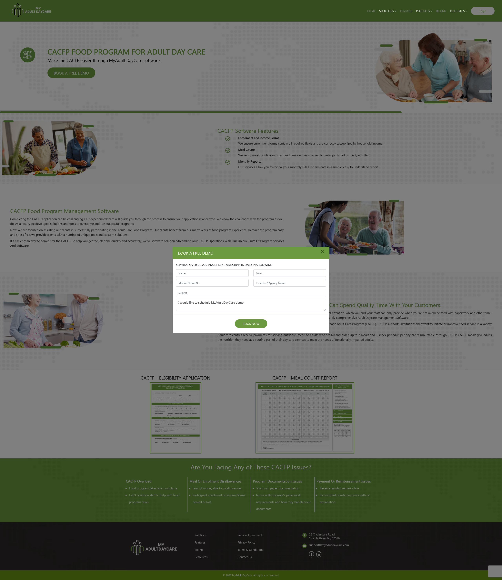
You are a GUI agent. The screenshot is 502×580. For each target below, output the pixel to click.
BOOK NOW (251, 323)
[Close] (322, 251)
